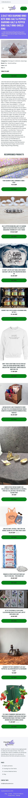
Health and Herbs (8, 766)
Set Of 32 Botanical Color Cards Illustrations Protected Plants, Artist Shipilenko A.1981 (14, 612)
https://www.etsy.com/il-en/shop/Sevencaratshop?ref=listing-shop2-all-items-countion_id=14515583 (13, 136)
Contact (10, 793)
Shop (23, 8)
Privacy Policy (11, 795)
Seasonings (24, 61)
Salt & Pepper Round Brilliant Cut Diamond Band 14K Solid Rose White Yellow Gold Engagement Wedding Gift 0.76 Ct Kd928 (14, 228)
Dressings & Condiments (14, 61)
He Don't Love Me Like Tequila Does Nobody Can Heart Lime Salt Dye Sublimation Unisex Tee (14, 271)
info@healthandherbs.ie (6, 2)
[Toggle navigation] (3, 8)
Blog (5, 774)
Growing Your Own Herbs (10, 768)
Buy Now (14, 76)
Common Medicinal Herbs (10, 771)
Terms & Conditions (18, 793)
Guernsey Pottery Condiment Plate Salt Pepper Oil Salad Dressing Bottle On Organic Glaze (14, 669)
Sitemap (18, 795)
